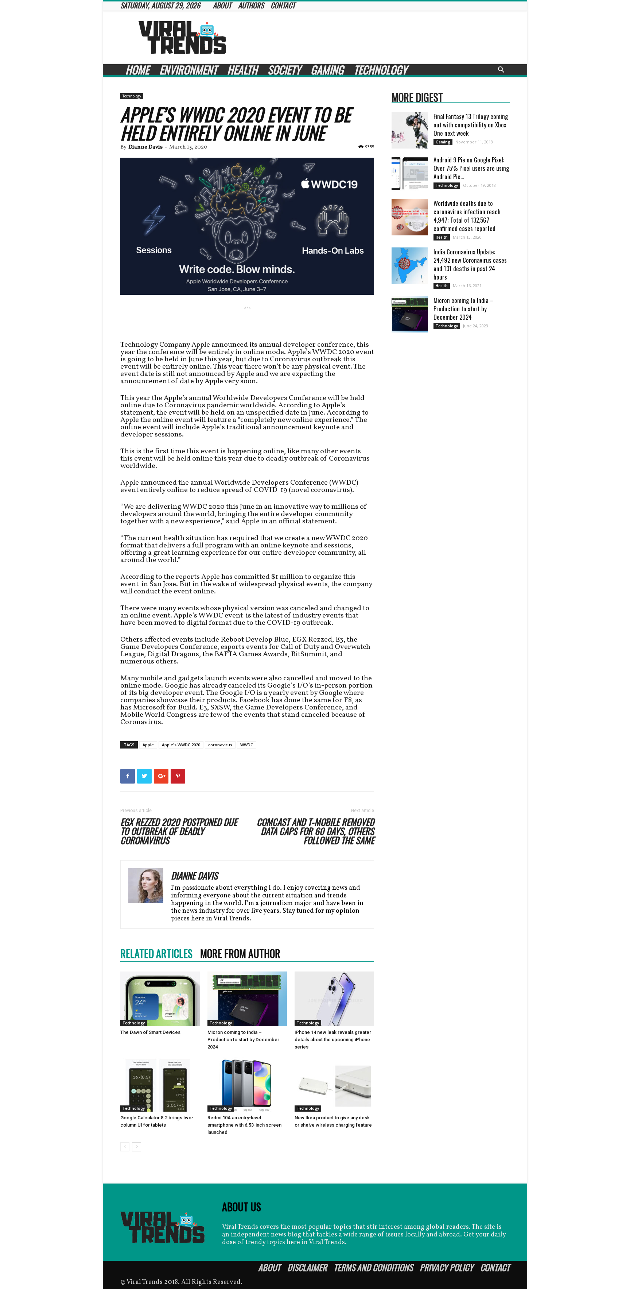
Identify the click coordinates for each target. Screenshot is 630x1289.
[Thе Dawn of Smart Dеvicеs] (160, 998)
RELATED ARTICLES (156, 953)
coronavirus (220, 744)
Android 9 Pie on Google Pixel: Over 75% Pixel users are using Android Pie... (471, 168)
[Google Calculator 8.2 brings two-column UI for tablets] (160, 1084)
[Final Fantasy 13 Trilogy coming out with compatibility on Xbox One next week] (410, 130)
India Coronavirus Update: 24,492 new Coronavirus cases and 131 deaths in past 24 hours (470, 264)
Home (137, 69)
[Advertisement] (377, 37)
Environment (188, 69)
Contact (495, 1267)
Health (242, 69)
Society (284, 69)
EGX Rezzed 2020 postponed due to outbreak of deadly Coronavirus (178, 830)
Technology (380, 69)
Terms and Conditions (373, 1267)
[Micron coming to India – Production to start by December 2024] (247, 998)
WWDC (246, 744)
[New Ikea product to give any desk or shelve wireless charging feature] (334, 1084)
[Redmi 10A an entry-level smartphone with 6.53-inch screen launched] (247, 1084)
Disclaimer (307, 1267)
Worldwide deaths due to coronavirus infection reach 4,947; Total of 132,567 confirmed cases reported (467, 216)
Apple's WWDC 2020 (181, 744)
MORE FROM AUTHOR (240, 953)
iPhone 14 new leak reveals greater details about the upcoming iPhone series (333, 1040)
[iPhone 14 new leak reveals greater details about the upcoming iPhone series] (334, 998)
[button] (501, 70)
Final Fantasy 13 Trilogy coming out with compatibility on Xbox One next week (470, 125)
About (269, 1267)
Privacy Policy (446, 1267)
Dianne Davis (145, 147)
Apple (148, 744)
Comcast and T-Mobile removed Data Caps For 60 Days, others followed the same (315, 830)
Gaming (327, 69)
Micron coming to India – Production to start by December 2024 (243, 1040)
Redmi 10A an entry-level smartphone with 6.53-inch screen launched (244, 1125)
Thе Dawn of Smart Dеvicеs (150, 1032)
